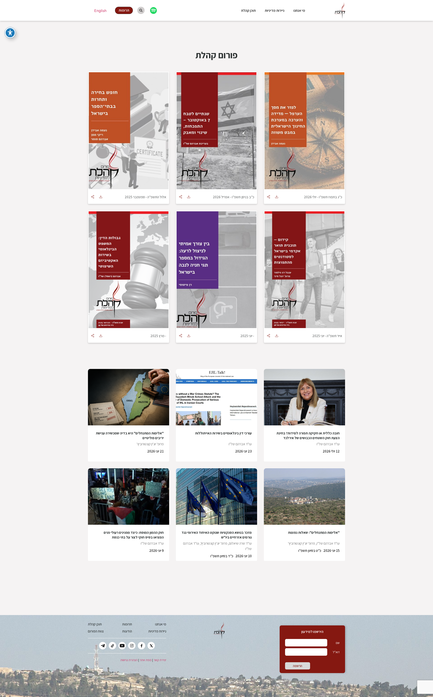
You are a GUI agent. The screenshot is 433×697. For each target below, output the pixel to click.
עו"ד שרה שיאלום (240, 543)
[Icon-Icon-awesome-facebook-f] (141, 645)
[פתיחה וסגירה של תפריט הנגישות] (10, 32)
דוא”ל (336, 652)
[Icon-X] (151, 645)
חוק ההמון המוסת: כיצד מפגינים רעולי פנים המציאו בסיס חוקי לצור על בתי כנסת (134, 535)
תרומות (127, 624)
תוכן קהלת (248, 10)
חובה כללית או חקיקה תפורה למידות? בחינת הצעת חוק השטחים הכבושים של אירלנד (308, 435)
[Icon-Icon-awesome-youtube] (122, 645)
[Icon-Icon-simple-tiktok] (112, 645)
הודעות (127, 631)
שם (338, 643)
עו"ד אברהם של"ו (328, 444)
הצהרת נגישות (129, 660)
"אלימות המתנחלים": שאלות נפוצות (314, 532)
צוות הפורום (96, 631)
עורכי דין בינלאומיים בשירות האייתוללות (223, 433)
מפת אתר (146, 660)
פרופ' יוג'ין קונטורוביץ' (150, 444)
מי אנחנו (299, 10)
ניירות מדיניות (274, 10)
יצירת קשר (160, 660)
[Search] (141, 10)
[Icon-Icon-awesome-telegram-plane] (102, 645)
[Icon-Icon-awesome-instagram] (132, 645)
